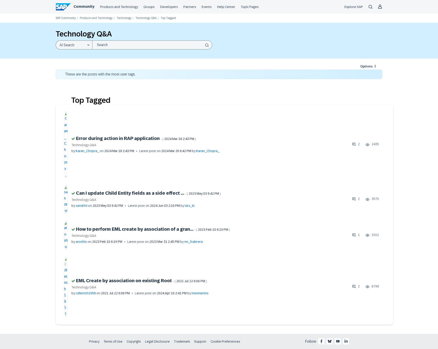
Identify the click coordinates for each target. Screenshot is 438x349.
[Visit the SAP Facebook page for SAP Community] (321, 341)
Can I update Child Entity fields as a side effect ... (148, 193)
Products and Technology (119, 7)
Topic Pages (250, 7)
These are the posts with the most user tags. (100, 74)
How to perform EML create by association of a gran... (153, 229)
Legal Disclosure (157, 341)
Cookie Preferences (225, 341)
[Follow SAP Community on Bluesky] (329, 341)
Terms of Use (113, 341)
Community (83, 6)
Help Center (226, 7)
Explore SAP (353, 7)
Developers (169, 7)
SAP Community (66, 18)
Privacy (94, 341)
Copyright (134, 341)
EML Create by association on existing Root (141, 280)
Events (207, 7)
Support (200, 341)
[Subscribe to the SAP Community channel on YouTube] (338, 341)
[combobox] (152, 44)
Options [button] (366, 66)
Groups (149, 7)
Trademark (182, 341)
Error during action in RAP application (136, 138)
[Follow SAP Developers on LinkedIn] (346, 341)
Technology (124, 18)
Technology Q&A (146, 18)
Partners (189, 7)
